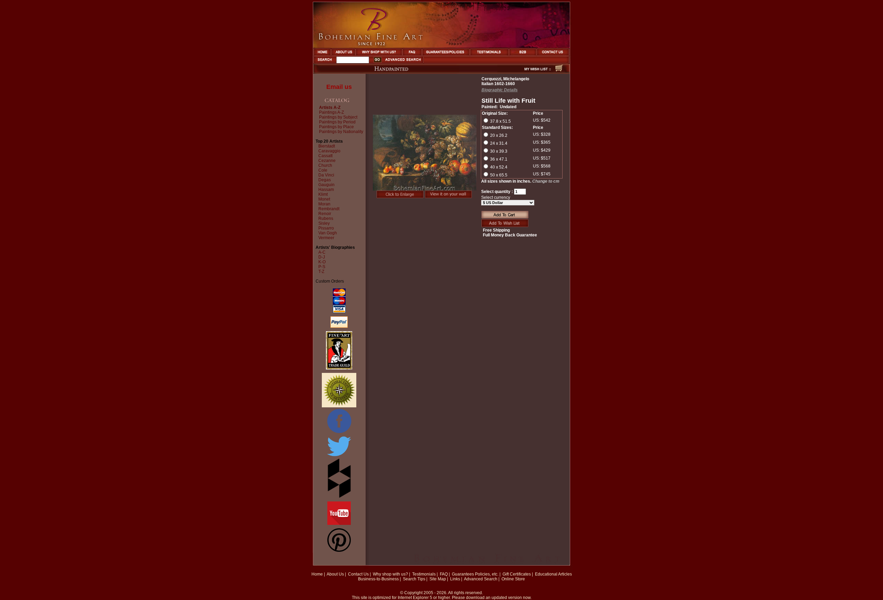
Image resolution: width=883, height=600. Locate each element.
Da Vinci (326, 175)
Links (455, 579)
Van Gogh (327, 233)
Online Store (513, 579)
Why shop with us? (390, 574)
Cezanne (327, 160)
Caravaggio (329, 151)
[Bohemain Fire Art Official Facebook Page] (339, 432)
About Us (335, 574)
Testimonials (424, 574)
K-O (322, 262)
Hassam (326, 189)
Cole (322, 170)
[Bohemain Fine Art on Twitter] (339, 457)
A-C (322, 252)
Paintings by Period (337, 122)
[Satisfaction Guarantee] (339, 406)
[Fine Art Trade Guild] (339, 368)
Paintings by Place (336, 126)
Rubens (325, 218)
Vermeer (326, 237)
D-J (321, 257)
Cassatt (325, 155)
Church (325, 165)
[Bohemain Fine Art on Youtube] (339, 523)
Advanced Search (480, 579)
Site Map (437, 579)
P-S (321, 266)
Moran (324, 204)
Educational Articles (553, 574)
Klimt (323, 194)
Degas (324, 179)
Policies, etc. (486, 574)
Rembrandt (328, 208)
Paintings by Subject (338, 117)
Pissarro (326, 228)
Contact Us (358, 574)
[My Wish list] (525, 71)
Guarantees (463, 574)
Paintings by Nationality (341, 131)
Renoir (324, 213)
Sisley (324, 223)
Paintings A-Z (331, 112)
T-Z (321, 271)
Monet (324, 199)
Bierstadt (326, 146)
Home (317, 574)
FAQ (444, 574)
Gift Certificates (517, 574)
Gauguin (326, 184)
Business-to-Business (378, 579)
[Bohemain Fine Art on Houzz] (339, 496)
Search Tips (414, 579)
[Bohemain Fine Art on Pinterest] (339, 550)
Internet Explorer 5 (415, 597)
